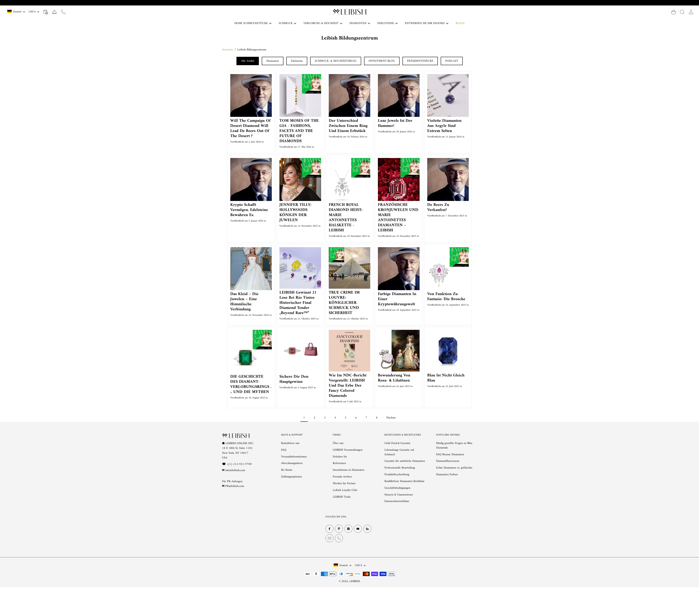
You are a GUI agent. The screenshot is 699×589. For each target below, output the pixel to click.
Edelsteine (297, 61)
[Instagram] (348, 529)
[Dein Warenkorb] (673, 12)
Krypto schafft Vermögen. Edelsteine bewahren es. (249, 210)
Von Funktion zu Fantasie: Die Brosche (446, 296)
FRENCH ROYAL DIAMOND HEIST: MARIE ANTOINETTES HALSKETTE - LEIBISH (345, 217)
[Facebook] (329, 529)
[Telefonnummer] (339, 538)
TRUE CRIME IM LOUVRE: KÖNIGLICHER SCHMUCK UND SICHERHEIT (344, 303)
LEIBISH (355, 581)
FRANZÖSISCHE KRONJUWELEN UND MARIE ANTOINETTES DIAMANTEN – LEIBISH (398, 217)
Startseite (227, 49)
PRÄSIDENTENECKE (420, 61)
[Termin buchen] (45, 12)
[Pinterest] (339, 529)
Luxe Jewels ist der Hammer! (395, 123)
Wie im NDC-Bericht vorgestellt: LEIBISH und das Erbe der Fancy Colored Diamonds (347, 385)
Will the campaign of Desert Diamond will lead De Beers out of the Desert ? (250, 128)
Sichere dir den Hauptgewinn (293, 379)
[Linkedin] (367, 529)
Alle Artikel (247, 61)
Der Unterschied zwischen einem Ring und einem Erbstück (348, 126)
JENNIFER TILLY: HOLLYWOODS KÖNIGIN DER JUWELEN (295, 212)
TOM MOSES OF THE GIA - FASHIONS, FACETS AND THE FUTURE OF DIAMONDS (299, 131)
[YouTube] (358, 529)
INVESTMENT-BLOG (382, 61)
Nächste (391, 417)
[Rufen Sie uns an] (63, 12)
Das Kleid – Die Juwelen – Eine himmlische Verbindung (244, 301)
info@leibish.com (235, 470)
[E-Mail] (329, 538)
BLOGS (460, 23)
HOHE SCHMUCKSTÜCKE (251, 23)
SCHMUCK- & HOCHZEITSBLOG (336, 61)
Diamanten (272, 61)
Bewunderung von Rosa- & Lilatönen (394, 378)
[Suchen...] (682, 12)
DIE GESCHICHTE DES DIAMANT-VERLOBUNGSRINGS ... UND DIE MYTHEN (250, 384)
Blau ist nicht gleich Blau (446, 378)
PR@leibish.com (234, 486)
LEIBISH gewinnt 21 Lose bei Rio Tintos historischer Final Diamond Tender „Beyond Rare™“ (298, 303)
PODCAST (451, 61)
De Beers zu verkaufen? (438, 207)
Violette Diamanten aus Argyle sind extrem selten (444, 126)
